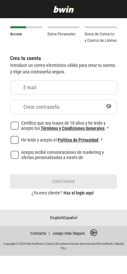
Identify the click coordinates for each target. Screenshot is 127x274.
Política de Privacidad (78, 140)
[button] (108, 107)
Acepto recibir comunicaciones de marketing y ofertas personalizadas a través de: (62, 155)
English (56, 217)
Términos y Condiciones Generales (73, 128)
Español (70, 217)
